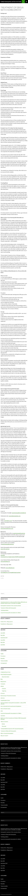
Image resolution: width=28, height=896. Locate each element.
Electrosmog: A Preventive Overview (8, 695)
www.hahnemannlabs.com (14, 516)
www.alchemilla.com (5, 561)
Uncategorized (4, 663)
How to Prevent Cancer (5, 708)
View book (4, 726)
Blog (1, 679)
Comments (3, 683)
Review (3, 723)
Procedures (3, 656)
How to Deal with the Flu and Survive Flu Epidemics (11, 706)
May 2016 (3, 642)
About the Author (5, 676)
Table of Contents (4, 721)
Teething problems (4, 610)
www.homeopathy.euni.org (19, 533)
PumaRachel (3, 624)
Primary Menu (26, 1)
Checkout (4, 688)
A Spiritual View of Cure (5, 672)
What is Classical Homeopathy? (7, 733)
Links (2, 711)
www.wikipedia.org (10, 567)
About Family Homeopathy (6, 674)
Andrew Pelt (3, 621)
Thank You (4, 690)
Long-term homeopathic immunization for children (11, 612)
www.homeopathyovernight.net (19, 512)
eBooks (2, 686)
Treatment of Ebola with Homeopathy (8, 608)
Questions (3, 715)
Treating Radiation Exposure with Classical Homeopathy (12, 728)
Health (2, 653)
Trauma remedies (4, 660)
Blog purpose (10, 621)
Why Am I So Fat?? (4, 735)
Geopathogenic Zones (5, 700)
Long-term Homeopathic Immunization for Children (11, 713)
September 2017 (4, 637)
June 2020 (3, 633)
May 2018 (3, 635)
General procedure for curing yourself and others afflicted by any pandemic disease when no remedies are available (14, 602)
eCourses (3, 693)
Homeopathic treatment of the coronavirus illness (11, 605)
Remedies (3, 658)
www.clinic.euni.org (5, 549)
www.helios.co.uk (8, 520)
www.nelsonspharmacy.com (7, 528)
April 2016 (3, 644)
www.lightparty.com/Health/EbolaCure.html (11, 572)
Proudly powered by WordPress (6, 894)
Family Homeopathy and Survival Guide (11, 1)
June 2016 (3, 640)
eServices (3, 698)
